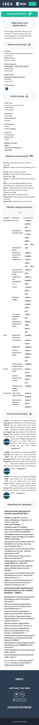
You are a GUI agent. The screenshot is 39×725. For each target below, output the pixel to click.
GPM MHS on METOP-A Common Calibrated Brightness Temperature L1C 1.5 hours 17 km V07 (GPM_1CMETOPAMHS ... (18, 521)
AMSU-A (28, 231)
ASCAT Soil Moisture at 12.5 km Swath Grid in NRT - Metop (19, 651)
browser (8, 593)
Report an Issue (20, 700)
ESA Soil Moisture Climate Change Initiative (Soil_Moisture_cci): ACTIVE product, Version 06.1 (19, 599)
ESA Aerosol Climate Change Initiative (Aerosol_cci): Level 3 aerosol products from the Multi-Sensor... (17, 606)
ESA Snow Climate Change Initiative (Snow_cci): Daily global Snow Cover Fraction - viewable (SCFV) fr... (16, 630)
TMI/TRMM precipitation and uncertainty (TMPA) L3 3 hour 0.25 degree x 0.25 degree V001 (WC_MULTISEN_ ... (19, 536)
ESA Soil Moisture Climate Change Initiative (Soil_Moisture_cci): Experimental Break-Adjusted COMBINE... (19, 638)
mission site (8, 77)
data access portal (19, 77)
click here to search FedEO (20, 663)
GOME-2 (28, 224)
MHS (32, 244)
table (18, 593)
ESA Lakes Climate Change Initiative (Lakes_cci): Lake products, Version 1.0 (18, 612)
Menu (32, 4)
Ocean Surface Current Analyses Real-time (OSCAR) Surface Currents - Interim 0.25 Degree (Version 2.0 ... (19, 575)
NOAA (25, 66)
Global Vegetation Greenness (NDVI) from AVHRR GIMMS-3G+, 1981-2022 (19, 562)
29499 (6, 145)
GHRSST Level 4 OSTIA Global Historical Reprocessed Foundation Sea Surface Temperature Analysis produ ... (18, 582)
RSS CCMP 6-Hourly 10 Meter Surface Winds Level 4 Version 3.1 (17, 557)
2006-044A (8, 150)
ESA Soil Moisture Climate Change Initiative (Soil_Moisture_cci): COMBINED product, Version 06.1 (19, 645)
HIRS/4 (27, 241)
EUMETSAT (8, 66)
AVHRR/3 (28, 220)
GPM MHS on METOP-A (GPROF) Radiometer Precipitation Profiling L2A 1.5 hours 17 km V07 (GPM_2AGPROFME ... (19, 529)
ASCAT (27, 344)
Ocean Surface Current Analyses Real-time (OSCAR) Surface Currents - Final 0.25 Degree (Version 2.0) (19, 551)
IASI (26, 227)
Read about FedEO (26, 660)
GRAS (27, 237)
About (19, 679)
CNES (16, 66)
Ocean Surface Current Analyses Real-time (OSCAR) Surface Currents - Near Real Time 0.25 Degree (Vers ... (19, 544)
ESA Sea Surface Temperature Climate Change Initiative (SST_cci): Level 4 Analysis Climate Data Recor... (19, 618)
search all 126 (20, 513)
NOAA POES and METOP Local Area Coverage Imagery (6, 427)
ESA (20, 66)
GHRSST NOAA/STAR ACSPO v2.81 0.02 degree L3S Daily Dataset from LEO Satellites (18, 568)
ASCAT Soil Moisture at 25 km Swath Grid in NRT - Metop (18, 656)
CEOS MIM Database (19, 707)
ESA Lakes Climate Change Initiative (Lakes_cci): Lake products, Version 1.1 (18, 624)
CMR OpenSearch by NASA (14, 665)
